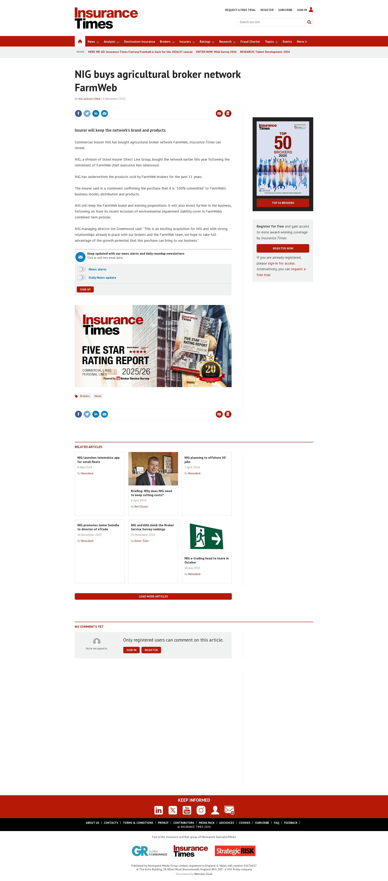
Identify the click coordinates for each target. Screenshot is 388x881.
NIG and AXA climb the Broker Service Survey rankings (152, 527)
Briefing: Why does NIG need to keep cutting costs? (151, 493)
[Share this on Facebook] (78, 113)
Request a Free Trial (240, 10)
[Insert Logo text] (106, 27)
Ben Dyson (141, 506)
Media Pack (207, 823)
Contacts (111, 823)
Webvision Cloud (203, 874)
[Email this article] (104, 113)
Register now (283, 248)
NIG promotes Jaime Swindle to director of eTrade (98, 527)
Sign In (302, 10)
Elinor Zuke (142, 541)
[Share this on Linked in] (95, 113)
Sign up (85, 289)
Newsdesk (87, 473)
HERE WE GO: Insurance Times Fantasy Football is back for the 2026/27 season (140, 52)
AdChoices (226, 823)
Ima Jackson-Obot (89, 99)
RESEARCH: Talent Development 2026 (265, 52)
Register (267, 10)
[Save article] (228, 113)
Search (309, 22)
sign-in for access (281, 263)
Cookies (244, 823)
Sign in (180, 105)
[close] (231, 105)
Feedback (290, 823)
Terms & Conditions (138, 823)
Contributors (183, 823)
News (98, 396)
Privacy (163, 823)
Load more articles (153, 596)
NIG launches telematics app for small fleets (98, 459)
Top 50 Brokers (283, 203)
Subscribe (285, 10)
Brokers (85, 396)
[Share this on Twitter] (87, 113)
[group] (301, 41)
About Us (92, 823)
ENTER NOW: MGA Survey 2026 (216, 52)
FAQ (276, 823)
